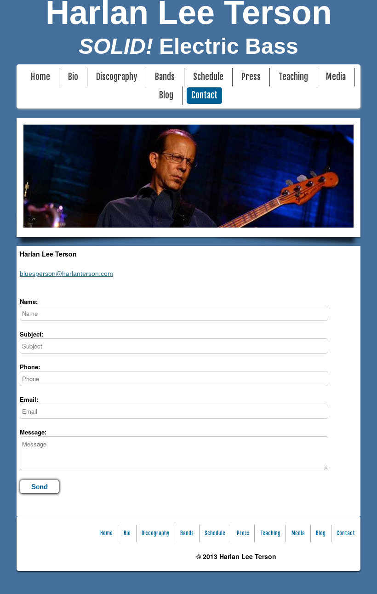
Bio (73, 77)
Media (336, 77)
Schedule (208, 77)
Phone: (30, 367)
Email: (29, 399)
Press (251, 77)
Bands (165, 77)
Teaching (293, 77)
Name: (29, 301)
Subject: (31, 334)
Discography (116, 77)
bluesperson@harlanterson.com (66, 273)
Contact (204, 95)
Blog (166, 95)
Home (40, 77)
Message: (33, 432)
